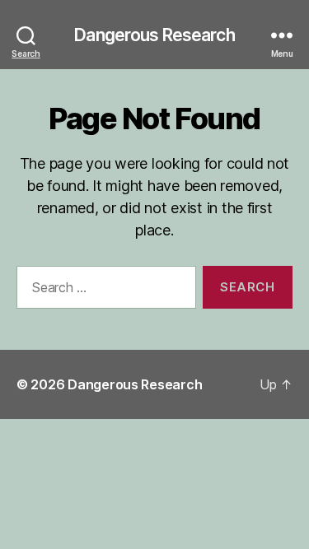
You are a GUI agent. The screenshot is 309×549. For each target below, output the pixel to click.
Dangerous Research (154, 35)
